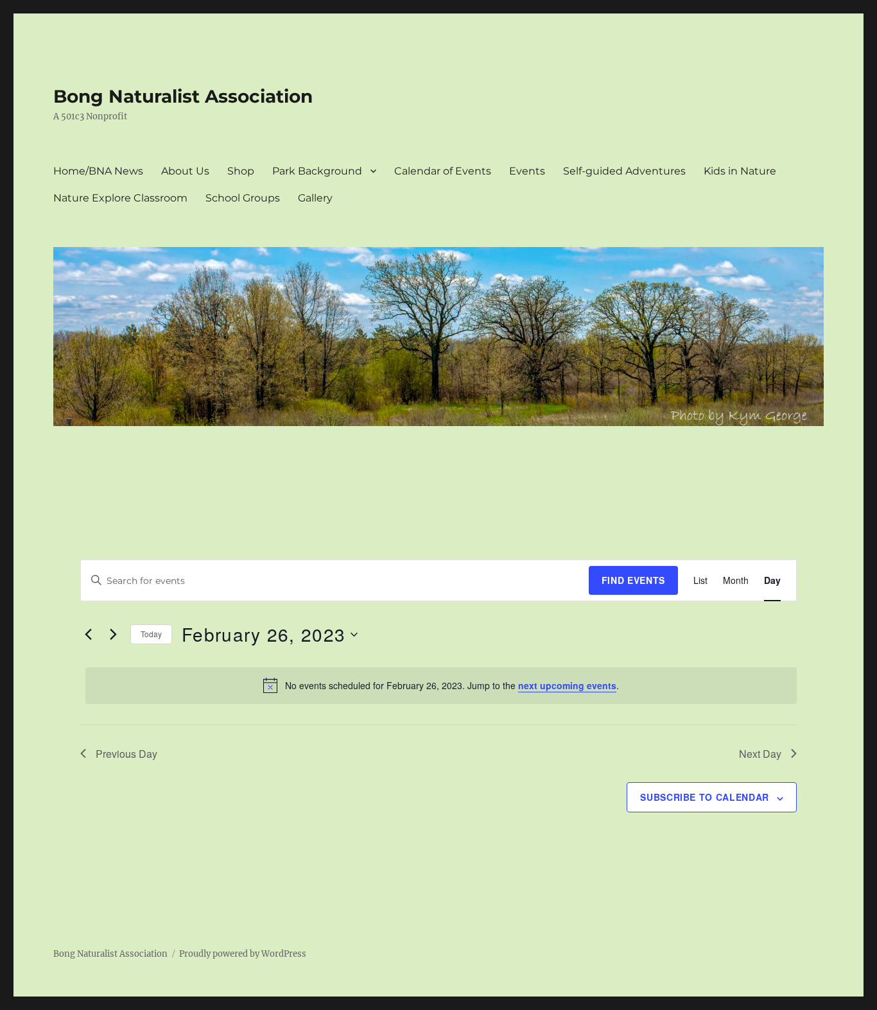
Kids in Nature (740, 171)
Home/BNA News (98, 171)
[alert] (441, 685)
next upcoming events (567, 685)
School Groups (242, 198)
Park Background (317, 171)
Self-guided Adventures (624, 171)
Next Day (760, 753)
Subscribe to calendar (704, 797)
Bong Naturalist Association (183, 96)
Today (151, 633)
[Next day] (113, 634)
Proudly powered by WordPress (242, 953)
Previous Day (126, 753)
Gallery (315, 198)
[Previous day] (88, 634)
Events (527, 171)
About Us (185, 171)
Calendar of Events (442, 171)
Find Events (633, 580)
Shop (240, 171)
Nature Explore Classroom (120, 198)
